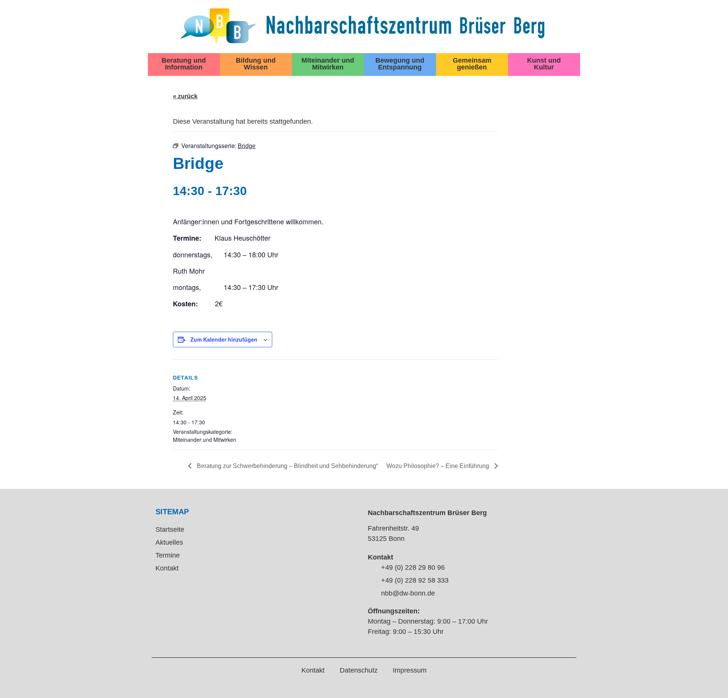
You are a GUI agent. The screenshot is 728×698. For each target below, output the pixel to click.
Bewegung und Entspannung (399, 64)
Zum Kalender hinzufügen (223, 339)
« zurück (185, 96)
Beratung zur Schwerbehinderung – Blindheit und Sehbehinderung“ (286, 466)
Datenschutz (359, 670)
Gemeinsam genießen (472, 64)
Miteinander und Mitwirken (327, 64)
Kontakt (167, 568)
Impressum (410, 670)
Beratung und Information (184, 64)
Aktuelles (169, 542)
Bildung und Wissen (256, 64)
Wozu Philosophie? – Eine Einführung (438, 466)
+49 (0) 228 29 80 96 (413, 567)
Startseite (169, 529)
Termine (167, 555)
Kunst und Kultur (544, 64)
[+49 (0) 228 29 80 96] (371, 568)
